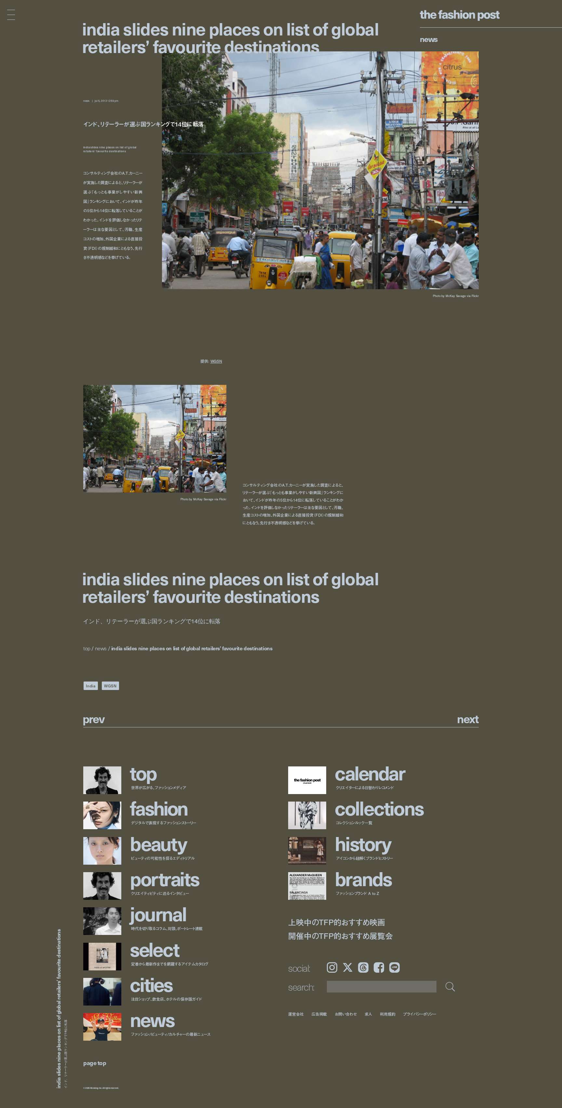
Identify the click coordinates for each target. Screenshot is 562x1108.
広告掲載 (319, 1014)
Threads (363, 967)
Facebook (379, 967)
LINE (394, 967)
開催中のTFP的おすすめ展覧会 (340, 935)
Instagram (332, 967)
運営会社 (296, 1014)
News (429, 39)
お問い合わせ (345, 1014)
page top (94, 1062)
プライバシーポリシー (419, 1014)
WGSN (216, 361)
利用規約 (387, 1014)
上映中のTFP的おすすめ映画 (336, 922)
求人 (368, 1014)
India (91, 686)
